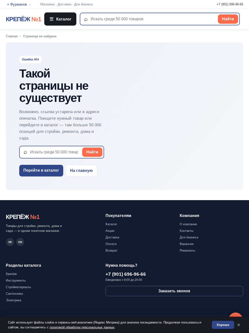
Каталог (60, 19)
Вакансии (187, 244)
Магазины (47, 4)
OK (20, 242)
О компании (188, 224)
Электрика (13, 300)
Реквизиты (187, 250)
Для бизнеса (83, 4)
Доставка (64, 4)
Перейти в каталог (41, 170)
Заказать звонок (174, 291)
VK (10, 242)
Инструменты (16, 280)
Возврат (111, 250)
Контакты (186, 231)
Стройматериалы (18, 287)
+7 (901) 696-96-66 (230, 4)
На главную (81, 170)
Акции (110, 231)
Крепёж (11, 274)
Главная (12, 36)
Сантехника (14, 293)
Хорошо (223, 325)
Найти (228, 19)
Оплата (111, 244)
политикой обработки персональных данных (82, 327)
